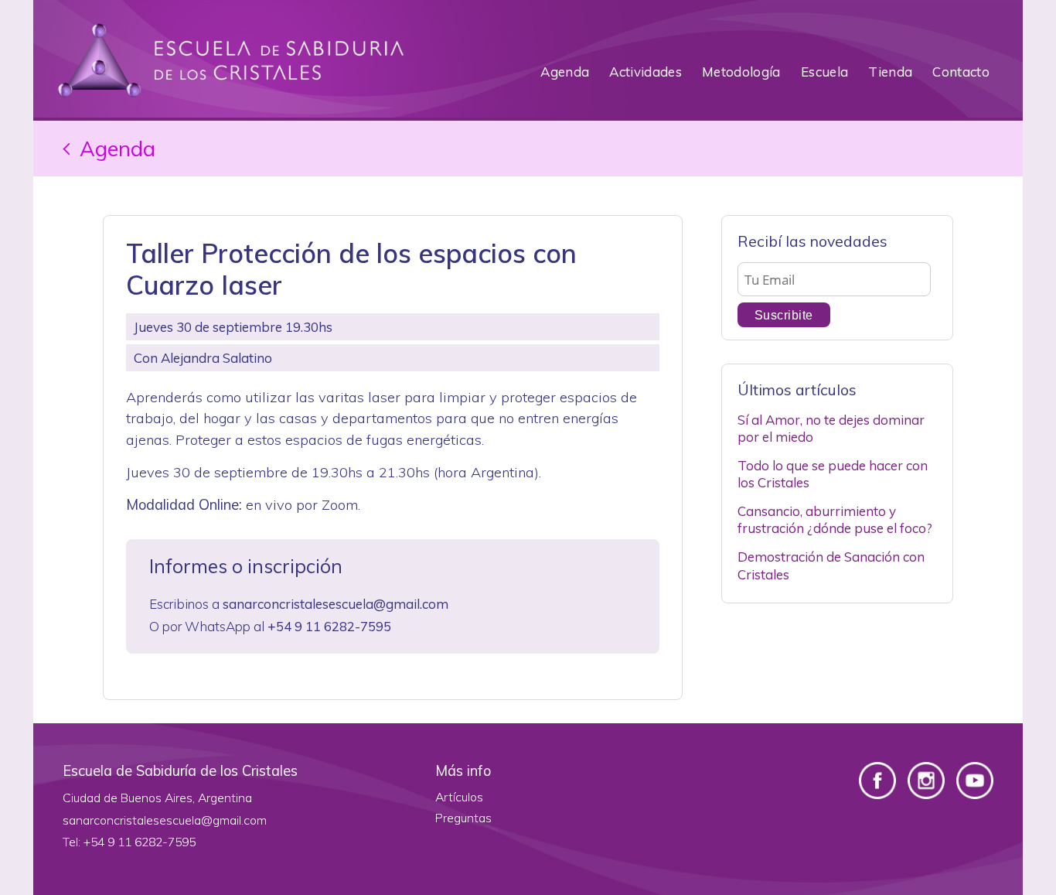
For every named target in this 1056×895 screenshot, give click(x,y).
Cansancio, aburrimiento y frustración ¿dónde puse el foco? (834, 519)
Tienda (890, 71)
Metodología (741, 71)
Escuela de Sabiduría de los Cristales (230, 60)
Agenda (564, 71)
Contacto (961, 71)
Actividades (645, 71)
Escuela (824, 71)
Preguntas (463, 817)
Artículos (459, 796)
